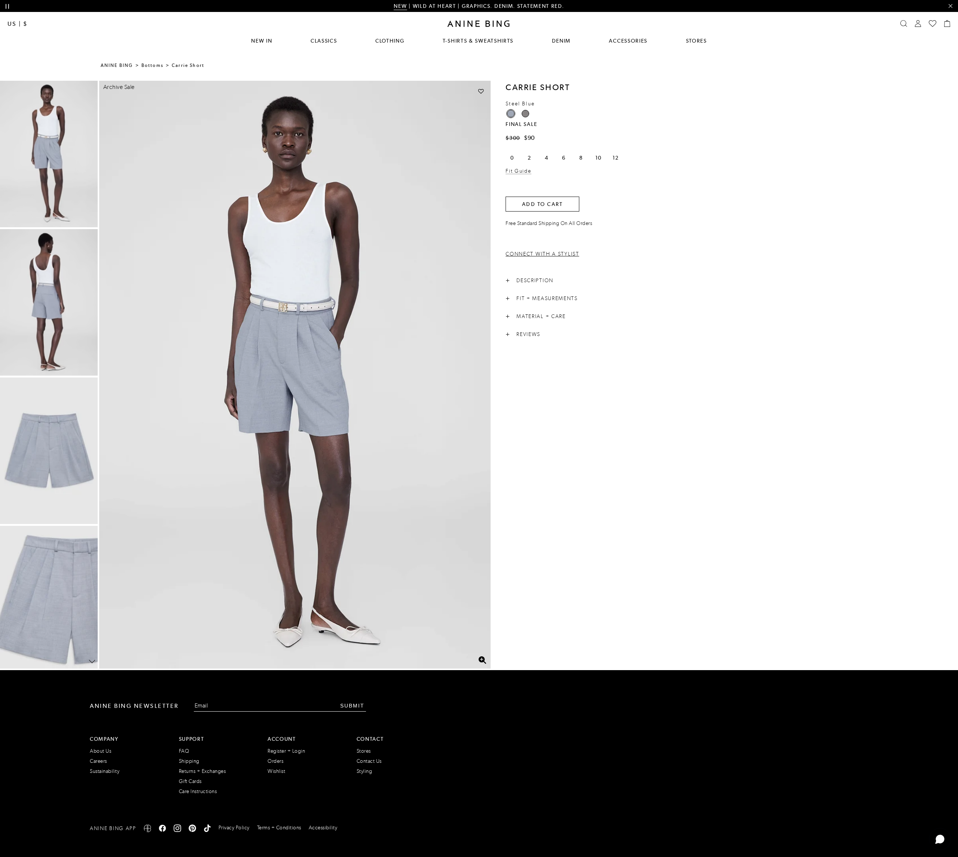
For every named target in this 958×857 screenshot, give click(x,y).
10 (598, 158)
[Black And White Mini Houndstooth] (525, 113)
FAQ (184, 751)
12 (615, 158)
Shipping (189, 761)
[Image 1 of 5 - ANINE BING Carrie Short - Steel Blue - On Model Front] (49, 154)
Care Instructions (198, 791)
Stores (696, 41)
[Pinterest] (192, 829)
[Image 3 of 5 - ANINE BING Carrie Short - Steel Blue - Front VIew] (49, 450)
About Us (100, 751)
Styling (364, 771)
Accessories (628, 41)
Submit (352, 706)
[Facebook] (162, 829)
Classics (324, 41)
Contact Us (369, 761)
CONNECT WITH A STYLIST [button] (542, 254)
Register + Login (286, 751)
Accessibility (323, 827)
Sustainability (104, 771)
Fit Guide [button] (518, 171)
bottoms (152, 65)
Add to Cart (542, 204)
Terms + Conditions (279, 827)
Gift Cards (190, 781)
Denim (561, 41)
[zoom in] (482, 660)
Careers (98, 761)
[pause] (7, 6)
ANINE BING (117, 65)
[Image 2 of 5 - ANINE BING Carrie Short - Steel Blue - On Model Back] (49, 302)
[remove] (950, 6)
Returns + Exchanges (202, 771)
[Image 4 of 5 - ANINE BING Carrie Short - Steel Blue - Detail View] (49, 599)
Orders (275, 761)
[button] (295, 375)
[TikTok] (207, 829)
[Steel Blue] (510, 113)
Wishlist (276, 771)
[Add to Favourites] (480, 91)
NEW (400, 6)
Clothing (390, 41)
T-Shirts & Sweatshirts (478, 41)
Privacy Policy (234, 827)
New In (261, 41)
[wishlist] (932, 23)
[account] (918, 23)
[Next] (92, 661)
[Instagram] (177, 829)
